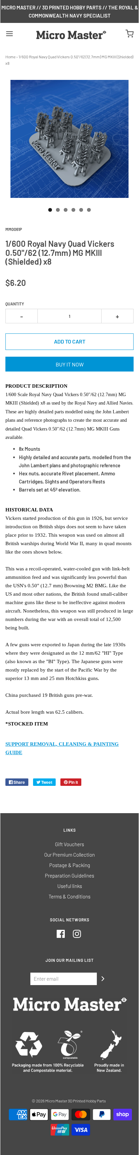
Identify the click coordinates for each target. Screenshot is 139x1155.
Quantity (14, 303)
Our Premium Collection (69, 855)
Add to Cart (69, 341)
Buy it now (70, 364)
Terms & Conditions (69, 896)
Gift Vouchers (69, 844)
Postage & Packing (69, 865)
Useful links (69, 886)
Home (10, 56)
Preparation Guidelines (69, 875)
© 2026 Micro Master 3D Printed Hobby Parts (69, 1100)
